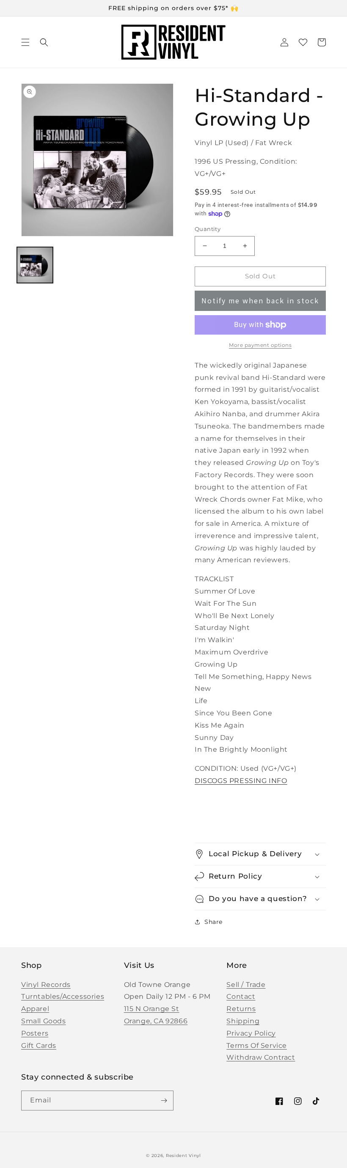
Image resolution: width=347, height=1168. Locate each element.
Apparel (35, 1009)
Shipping (242, 1021)
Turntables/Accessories (62, 996)
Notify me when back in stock (260, 300)
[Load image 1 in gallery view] (35, 265)
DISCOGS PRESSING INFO (241, 781)
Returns (241, 1009)
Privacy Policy (250, 1033)
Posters (34, 1033)
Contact (240, 996)
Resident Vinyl (183, 1155)
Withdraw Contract (260, 1057)
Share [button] (213, 922)
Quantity (207, 228)
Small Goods (43, 1021)
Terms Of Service (256, 1046)
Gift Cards (38, 1046)
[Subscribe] (163, 1100)
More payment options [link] (260, 345)
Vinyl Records (46, 985)
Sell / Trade (245, 985)
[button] (25, 42)
